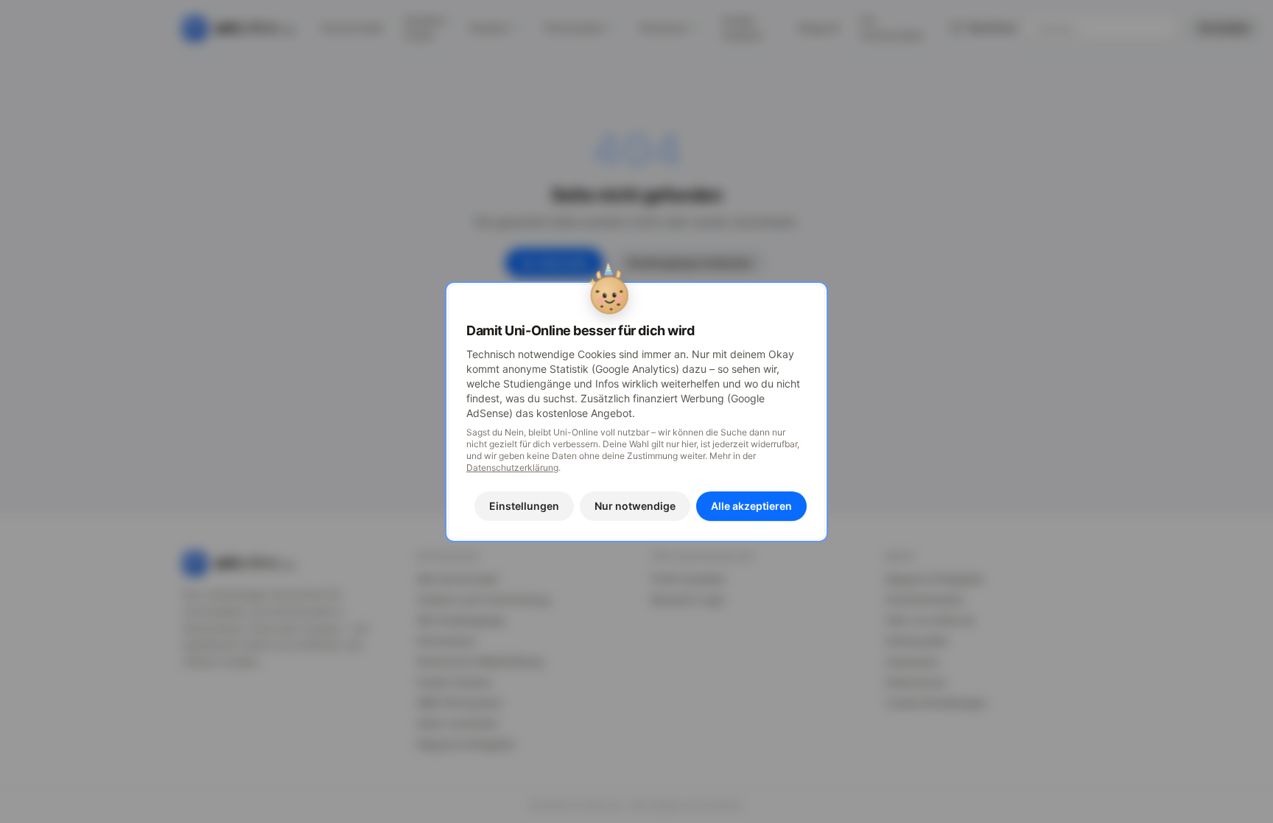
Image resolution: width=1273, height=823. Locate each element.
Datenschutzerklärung (512, 467)
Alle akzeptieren (751, 506)
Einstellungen (524, 506)
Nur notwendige (635, 506)
